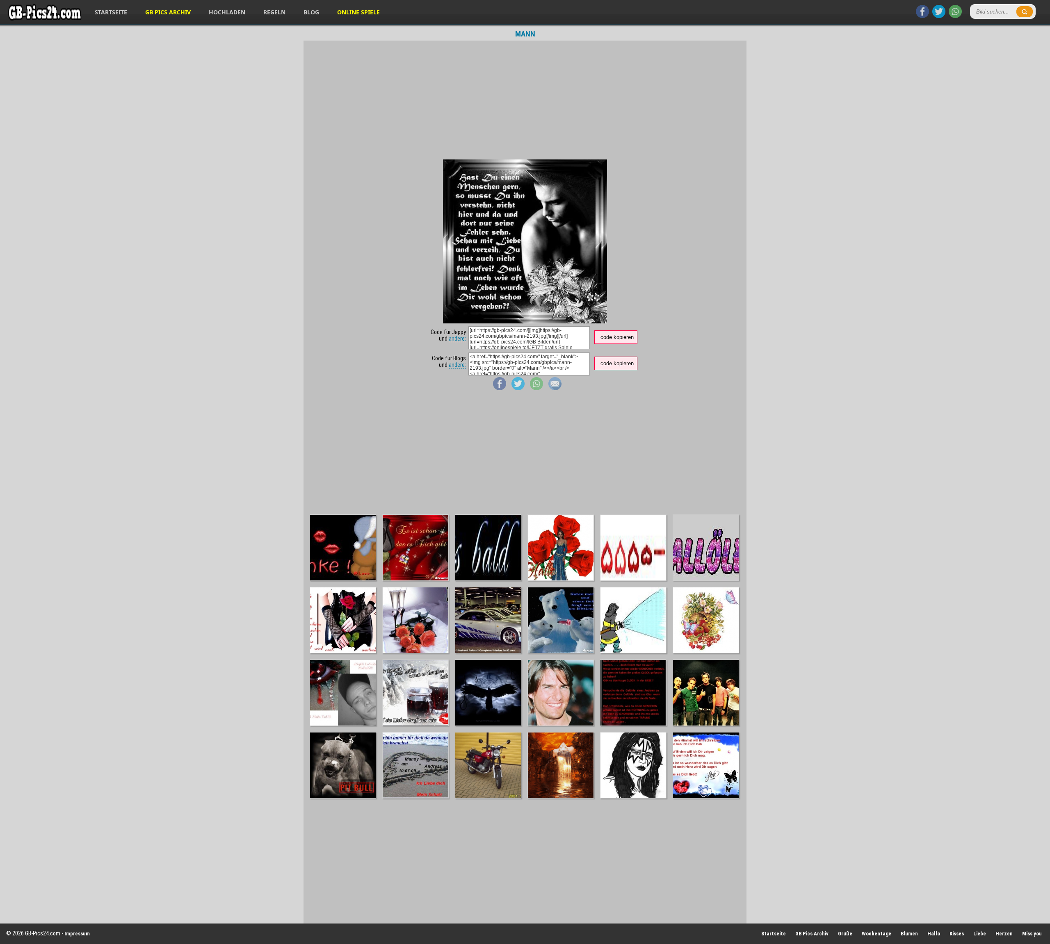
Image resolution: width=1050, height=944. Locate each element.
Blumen (909, 933)
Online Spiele (358, 12)
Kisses (957, 933)
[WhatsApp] (955, 16)
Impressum (77, 933)
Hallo (933, 933)
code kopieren (617, 337)
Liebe (979, 933)
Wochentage (876, 933)
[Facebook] (922, 16)
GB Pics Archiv (168, 12)
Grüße (845, 933)
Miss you (1032, 933)
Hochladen (227, 12)
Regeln (274, 12)
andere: (457, 338)
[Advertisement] (525, 100)
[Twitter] (938, 16)
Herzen (1004, 933)
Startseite (111, 12)
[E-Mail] (555, 388)
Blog (311, 12)
